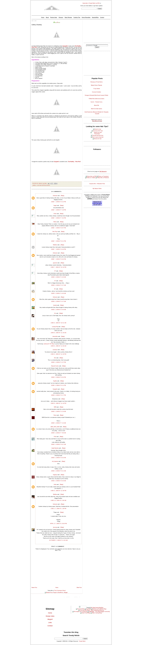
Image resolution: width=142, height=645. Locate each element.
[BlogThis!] (52, 183)
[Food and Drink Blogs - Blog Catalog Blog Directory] (96, 607)
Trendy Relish (82, 641)
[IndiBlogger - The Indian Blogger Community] (98, 611)
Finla (55, 436)
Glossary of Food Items (96, 82)
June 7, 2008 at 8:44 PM (58, 249)
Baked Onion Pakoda (96, 85)
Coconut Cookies (96, 92)
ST (55, 271)
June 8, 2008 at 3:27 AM (58, 285)
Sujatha (55, 381)
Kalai (55, 484)
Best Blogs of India (97, 121)
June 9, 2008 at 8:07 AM (58, 444)
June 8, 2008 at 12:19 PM (58, 354)
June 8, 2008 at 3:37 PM (58, 362)
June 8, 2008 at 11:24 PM (58, 403)
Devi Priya (55, 231)
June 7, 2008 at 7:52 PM (58, 218)
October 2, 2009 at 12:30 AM (58, 540)
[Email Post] (48, 183)
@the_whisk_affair (55, 426)
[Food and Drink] (80, 609)
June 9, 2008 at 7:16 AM (58, 423)
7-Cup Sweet (96, 88)
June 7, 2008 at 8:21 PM (58, 241)
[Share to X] (53, 183)
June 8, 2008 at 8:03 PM (58, 377)
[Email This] (50, 183)
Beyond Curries (55, 366)
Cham (55, 213)
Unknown (55, 195)
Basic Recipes (68, 17)
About (47, 17)
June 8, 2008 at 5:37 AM (58, 301)
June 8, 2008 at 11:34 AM (58, 332)
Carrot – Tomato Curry (96, 102)
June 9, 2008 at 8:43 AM (58, 457)
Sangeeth (55, 389)
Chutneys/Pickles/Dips (43, 185)
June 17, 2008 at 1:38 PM (58, 508)
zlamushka (55, 336)
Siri (55, 313)
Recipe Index (53, 17)
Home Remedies (86, 17)
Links (50, 622)
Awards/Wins (95, 17)
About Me (96, 105)
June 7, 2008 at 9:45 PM (58, 259)
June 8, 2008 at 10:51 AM (58, 322)
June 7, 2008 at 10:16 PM (58, 267)
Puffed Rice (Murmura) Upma (96, 98)
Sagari (55, 205)
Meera (54, 221)
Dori (55, 357)
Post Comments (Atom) (60, 590)
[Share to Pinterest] (57, 183)
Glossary (61, 17)
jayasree (55, 262)
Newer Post (34, 587)
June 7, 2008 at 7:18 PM (58, 210)
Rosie (55, 415)
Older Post (79, 587)
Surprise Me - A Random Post (97, 183)
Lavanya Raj (55, 326)
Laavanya (55, 349)
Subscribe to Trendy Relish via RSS (91, 3)
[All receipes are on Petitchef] (79, 611)
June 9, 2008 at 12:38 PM (58, 490)
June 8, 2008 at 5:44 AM (58, 309)
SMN (55, 407)
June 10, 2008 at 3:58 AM (58, 500)
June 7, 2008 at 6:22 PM (58, 201)
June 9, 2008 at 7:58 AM (58, 432)
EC (55, 289)
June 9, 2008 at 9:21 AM (58, 471)
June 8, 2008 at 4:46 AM (58, 293)
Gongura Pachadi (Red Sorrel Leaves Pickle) (96, 95)
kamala (55, 305)
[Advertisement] (97, 30)
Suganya (55, 474)
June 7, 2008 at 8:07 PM (58, 227)
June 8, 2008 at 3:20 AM (58, 277)
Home (42, 17)
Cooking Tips (76, 17)
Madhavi (55, 244)
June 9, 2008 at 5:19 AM (58, 411)
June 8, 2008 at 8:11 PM (58, 385)
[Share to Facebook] (55, 183)
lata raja (55, 527)
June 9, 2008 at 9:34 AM (58, 480)
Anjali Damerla (55, 448)
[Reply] (62, 195)
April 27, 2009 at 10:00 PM (58, 523)
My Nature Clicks (97, 188)
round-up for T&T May (49, 343)
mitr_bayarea (55, 461)
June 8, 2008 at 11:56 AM (58, 346)
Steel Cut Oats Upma (96, 108)
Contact (102, 17)
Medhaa (55, 494)
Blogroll (50, 619)
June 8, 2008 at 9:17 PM (58, 395)
